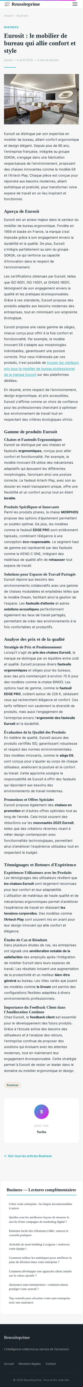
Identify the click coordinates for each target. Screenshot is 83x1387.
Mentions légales (30, 1363)
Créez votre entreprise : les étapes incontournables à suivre (40, 1206)
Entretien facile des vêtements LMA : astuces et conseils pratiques (38, 1233)
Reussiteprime (22, 4)
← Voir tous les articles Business (28, 1156)
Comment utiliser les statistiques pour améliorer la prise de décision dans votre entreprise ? (40, 1260)
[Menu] (75, 4)
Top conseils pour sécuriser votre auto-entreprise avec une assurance (39, 1300)
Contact (51, 1363)
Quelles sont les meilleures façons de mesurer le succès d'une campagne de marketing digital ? (39, 1219)
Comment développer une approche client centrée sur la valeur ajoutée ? (40, 1273)
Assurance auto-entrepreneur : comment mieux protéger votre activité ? (38, 1287)
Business (22, 15)
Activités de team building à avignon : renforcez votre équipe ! (39, 1246)
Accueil (8, 15)
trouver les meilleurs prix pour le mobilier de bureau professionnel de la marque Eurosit (41, 369)
